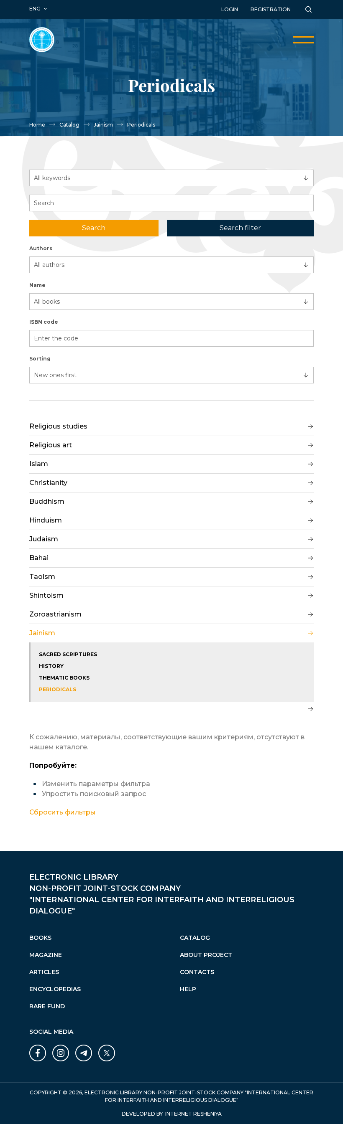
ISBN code (43, 322)
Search (93, 228)
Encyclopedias (55, 989)
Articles (44, 972)
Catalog (69, 125)
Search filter (240, 228)
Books (40, 937)
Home (37, 125)
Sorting (40, 358)
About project (206, 955)
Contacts (197, 972)
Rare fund (47, 1006)
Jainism (103, 125)
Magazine (45, 955)
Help (188, 989)
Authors (40, 248)
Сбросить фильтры (62, 812)
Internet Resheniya (193, 1114)
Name (37, 285)
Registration (271, 9)
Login (229, 9)
